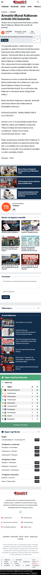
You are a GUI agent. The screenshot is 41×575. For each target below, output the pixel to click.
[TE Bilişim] (6, 207)
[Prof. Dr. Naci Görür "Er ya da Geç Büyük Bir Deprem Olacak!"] (11, 259)
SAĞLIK (17, 565)
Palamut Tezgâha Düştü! (29, 232)
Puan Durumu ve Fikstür (10, 522)
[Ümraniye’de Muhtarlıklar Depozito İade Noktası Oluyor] (11, 241)
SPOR (29, 7)
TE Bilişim (15, 205)
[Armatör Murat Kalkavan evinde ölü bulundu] (20, 37)
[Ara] (38, 2)
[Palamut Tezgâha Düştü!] (30, 226)
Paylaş (6, 40)
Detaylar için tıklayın (20, 425)
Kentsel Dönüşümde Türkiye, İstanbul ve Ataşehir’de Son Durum (29, 249)
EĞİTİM (20, 539)
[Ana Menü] (2, 2)
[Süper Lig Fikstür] (38, 432)
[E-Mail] (14, 209)
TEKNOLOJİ (33, 537)
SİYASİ (23, 7)
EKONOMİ (14, 7)
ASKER (27, 565)
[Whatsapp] (20, 512)
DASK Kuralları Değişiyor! (10, 232)
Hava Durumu (8, 517)
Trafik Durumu (28, 517)
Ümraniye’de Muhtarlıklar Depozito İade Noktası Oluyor (10, 249)
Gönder (6, 297)
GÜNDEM (4, 7)
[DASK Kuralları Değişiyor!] (11, 226)
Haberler (4, 12)
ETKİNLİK (7, 565)
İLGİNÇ (16, 563)
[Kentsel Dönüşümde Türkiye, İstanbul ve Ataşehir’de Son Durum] (30, 241)
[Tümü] (38, 308)
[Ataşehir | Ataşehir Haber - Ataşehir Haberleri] (19, 2)
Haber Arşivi (27, 527)
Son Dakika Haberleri (9, 527)
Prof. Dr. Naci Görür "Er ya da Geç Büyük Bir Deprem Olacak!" (10, 267)
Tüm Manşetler (28, 522)
